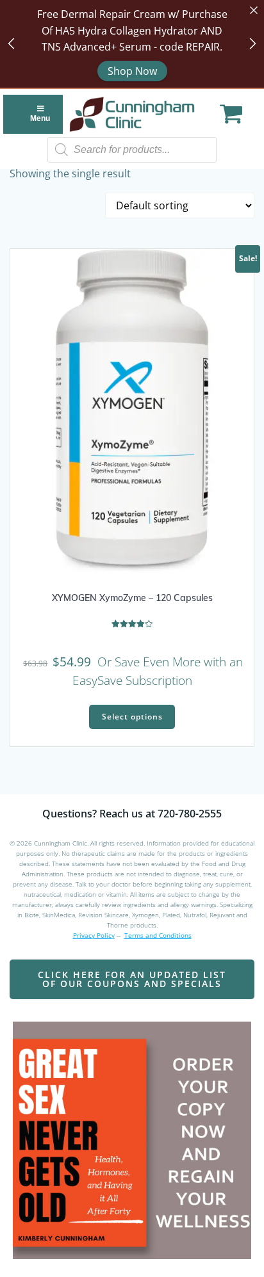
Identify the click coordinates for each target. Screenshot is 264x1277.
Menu (40, 118)
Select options (132, 716)
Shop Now (132, 71)
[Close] (253, 10)
